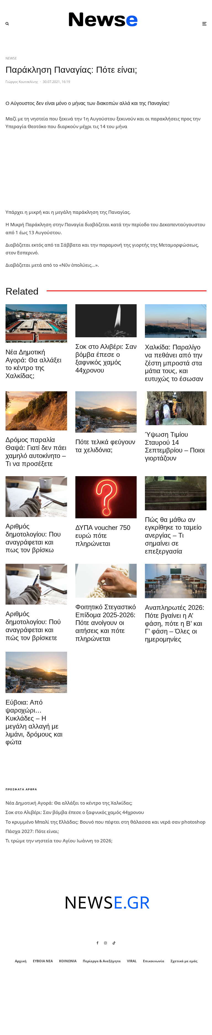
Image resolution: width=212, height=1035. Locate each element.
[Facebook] (97, 943)
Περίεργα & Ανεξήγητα (102, 961)
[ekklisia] (175, 408)
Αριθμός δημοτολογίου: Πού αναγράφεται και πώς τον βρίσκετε (33, 625)
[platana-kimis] (106, 412)
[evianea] (175, 493)
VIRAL (132, 961)
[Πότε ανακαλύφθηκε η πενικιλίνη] (106, 581)
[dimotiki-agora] (36, 323)
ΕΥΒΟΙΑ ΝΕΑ (43, 961)
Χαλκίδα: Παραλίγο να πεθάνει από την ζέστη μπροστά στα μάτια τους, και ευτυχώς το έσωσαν (174, 362)
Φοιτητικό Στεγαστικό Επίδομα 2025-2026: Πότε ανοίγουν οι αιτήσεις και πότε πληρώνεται (105, 622)
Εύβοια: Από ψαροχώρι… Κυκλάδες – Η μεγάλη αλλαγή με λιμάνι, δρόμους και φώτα (34, 722)
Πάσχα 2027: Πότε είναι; (32, 831)
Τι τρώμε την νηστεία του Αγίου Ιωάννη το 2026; (59, 840)
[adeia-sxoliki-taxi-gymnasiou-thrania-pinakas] (175, 581)
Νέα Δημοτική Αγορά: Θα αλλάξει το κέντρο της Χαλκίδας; (33, 363)
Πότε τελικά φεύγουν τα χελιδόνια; (105, 446)
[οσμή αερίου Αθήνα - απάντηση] (106, 497)
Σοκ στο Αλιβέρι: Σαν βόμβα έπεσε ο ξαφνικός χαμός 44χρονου (106, 358)
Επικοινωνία (153, 961)
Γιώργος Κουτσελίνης (22, 81)
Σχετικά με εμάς (184, 961)
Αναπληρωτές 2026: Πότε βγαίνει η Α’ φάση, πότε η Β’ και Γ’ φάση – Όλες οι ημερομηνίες (174, 623)
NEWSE (11, 58)
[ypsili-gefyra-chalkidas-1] (175, 321)
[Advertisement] (47, 169)
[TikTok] (114, 943)
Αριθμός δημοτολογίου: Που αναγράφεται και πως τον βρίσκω (33, 538)
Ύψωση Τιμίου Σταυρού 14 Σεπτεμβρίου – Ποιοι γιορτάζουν (175, 446)
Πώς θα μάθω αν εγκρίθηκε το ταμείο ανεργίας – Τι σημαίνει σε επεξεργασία (173, 535)
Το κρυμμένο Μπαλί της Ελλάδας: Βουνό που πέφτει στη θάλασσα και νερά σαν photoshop (106, 822)
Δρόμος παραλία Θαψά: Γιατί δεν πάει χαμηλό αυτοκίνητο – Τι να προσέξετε (36, 451)
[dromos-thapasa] (36, 411)
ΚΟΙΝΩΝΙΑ (67, 961)
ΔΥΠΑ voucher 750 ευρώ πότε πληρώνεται (102, 535)
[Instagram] (105, 943)
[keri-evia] (106, 320)
